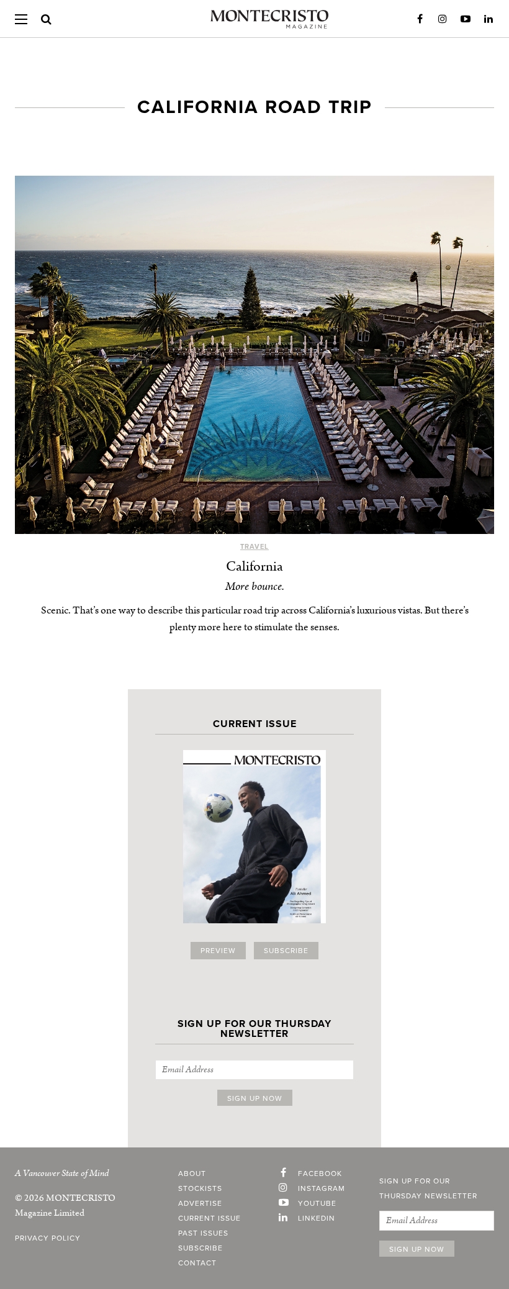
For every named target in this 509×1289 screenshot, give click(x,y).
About (192, 1173)
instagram (321, 1188)
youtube (317, 1203)
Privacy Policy (48, 1238)
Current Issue (209, 1218)
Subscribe (286, 950)
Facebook (419, 19)
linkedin (316, 1218)
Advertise (200, 1203)
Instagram (442, 19)
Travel (254, 547)
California (254, 566)
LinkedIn (488, 19)
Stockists (200, 1188)
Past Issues (203, 1233)
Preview (218, 950)
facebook (320, 1173)
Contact (197, 1263)
